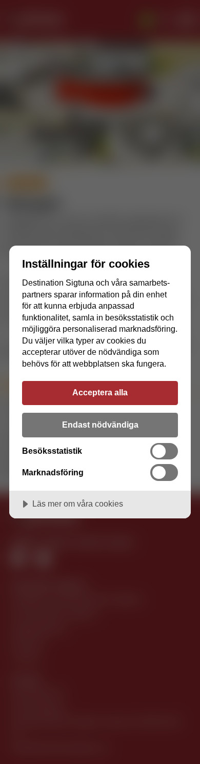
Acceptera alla (100, 392)
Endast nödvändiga (100, 424)
